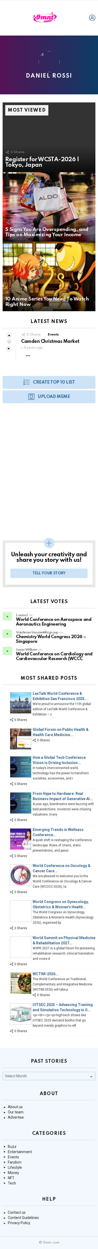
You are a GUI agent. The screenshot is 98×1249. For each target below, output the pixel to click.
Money (13, 1173)
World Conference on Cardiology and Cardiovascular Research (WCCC (54, 656)
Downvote (8, 349)
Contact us (17, 1212)
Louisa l (22, 615)
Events (53, 334)
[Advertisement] (49, 474)
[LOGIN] (92, 18)
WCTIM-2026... (46, 974)
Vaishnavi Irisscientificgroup (37, 632)
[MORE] (28, 355)
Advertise (16, 1117)
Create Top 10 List (54, 382)
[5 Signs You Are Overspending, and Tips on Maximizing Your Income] (49, 207)
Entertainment (20, 1152)
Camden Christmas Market (50, 341)
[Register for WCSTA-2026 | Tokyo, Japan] (49, 137)
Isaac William (26, 649)
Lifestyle (15, 1167)
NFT (11, 1178)
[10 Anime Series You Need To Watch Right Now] (49, 276)
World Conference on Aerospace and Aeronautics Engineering (53, 622)
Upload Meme (54, 397)
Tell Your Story (48, 573)
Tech (12, 1183)
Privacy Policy (19, 1223)
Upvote (9, 335)
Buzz (12, 1146)
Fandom (14, 1162)
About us (15, 1107)
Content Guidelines (23, 1218)
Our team (16, 1112)
